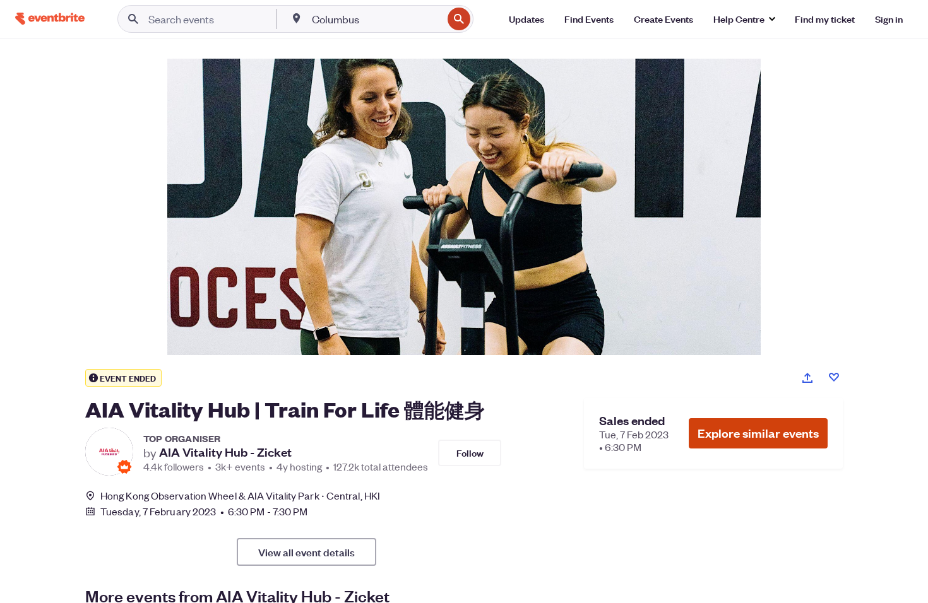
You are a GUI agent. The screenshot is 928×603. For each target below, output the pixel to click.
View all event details (306, 552)
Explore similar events (758, 433)
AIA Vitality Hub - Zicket (225, 452)
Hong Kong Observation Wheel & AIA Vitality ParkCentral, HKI (240, 495)
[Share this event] (807, 377)
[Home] (50, 18)
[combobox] (376, 18)
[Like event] (834, 377)
